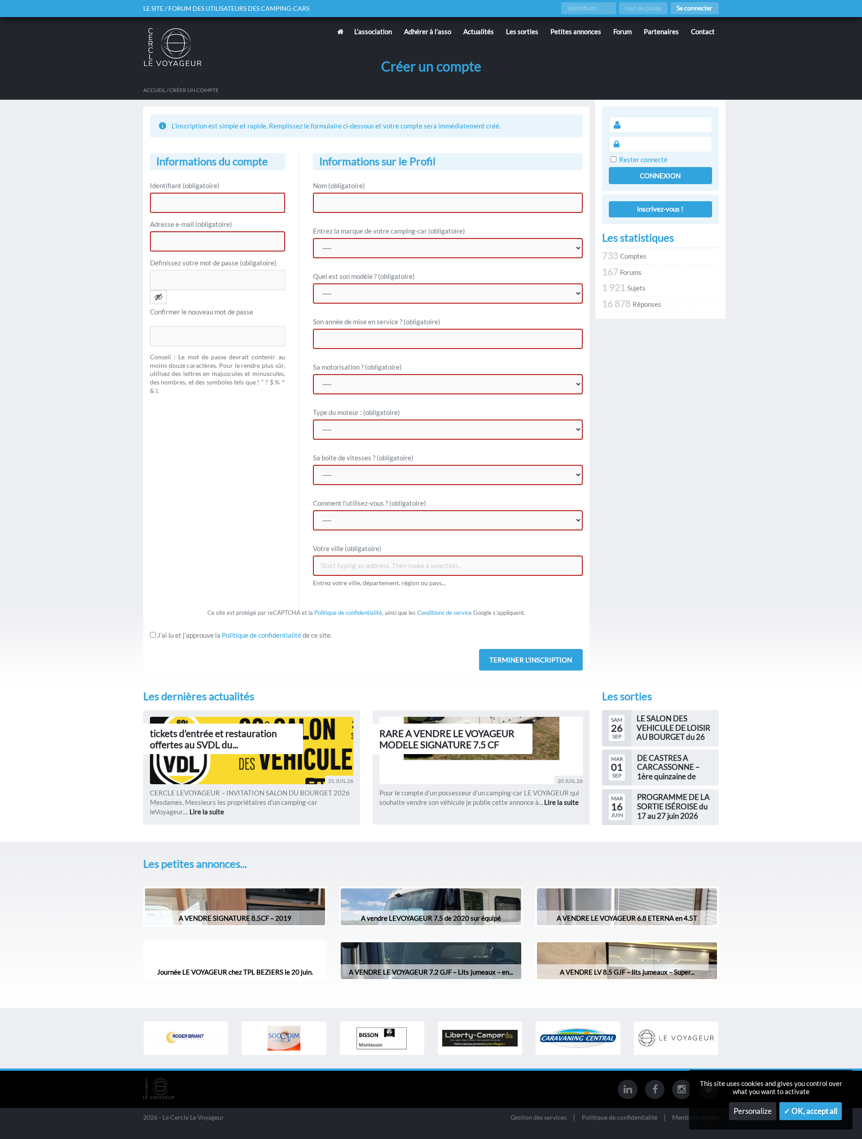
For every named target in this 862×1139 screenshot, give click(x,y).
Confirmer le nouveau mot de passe (201, 312)
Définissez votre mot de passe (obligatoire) (213, 263)
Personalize (753, 1111)
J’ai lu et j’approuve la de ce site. (244, 635)
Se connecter (694, 8)
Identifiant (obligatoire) (185, 185)
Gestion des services (538, 1117)
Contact (703, 31)
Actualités (478, 31)
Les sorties (522, 31)
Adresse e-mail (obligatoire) (191, 224)
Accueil (154, 90)
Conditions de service (444, 612)
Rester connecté (643, 159)
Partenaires (661, 31)
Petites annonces (575, 31)
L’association (373, 31)
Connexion (660, 176)
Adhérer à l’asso (427, 31)
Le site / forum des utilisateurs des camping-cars (226, 8)
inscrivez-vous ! (660, 209)
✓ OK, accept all (810, 1111)
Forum (622, 31)
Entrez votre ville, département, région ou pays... (379, 583)
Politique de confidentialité (348, 612)
